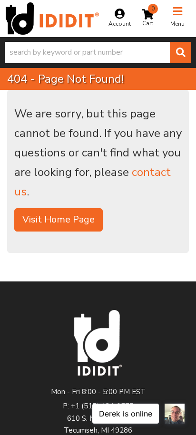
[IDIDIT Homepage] (52, 18)
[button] (98, 52)
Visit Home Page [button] (58, 219)
